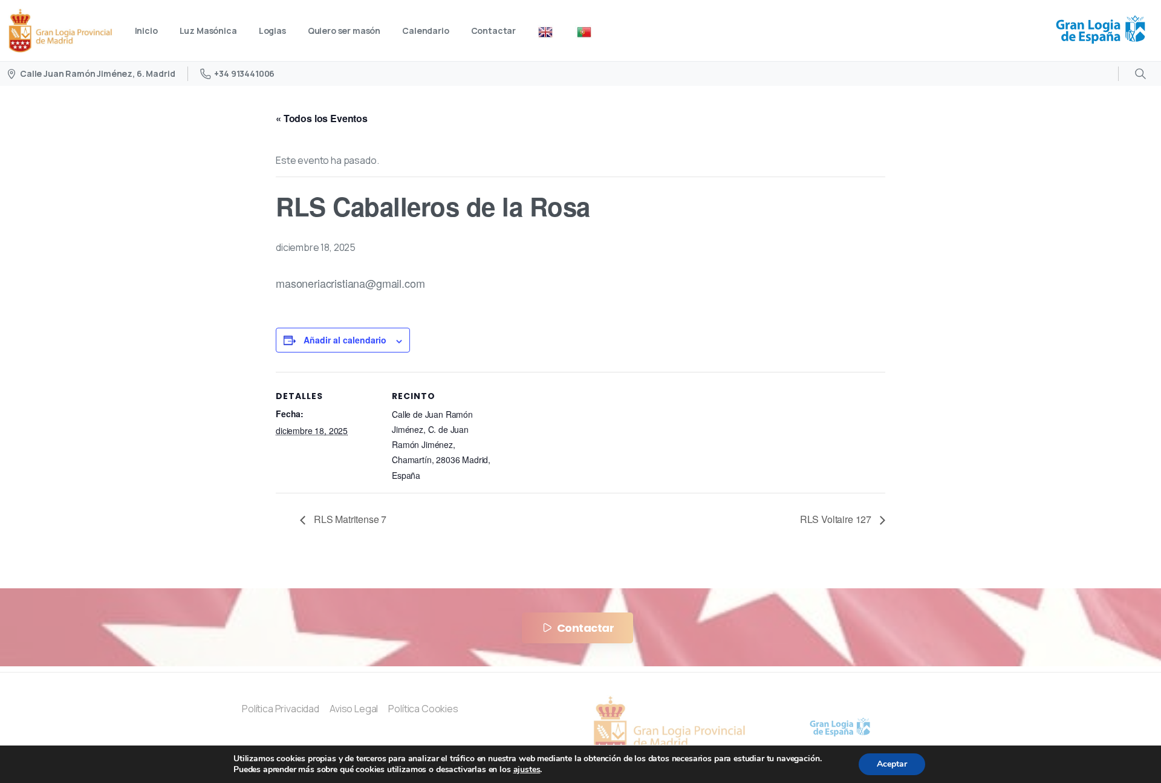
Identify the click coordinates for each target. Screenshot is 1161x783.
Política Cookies (424, 708)
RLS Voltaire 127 (837, 519)
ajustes (527, 769)
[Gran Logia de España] (840, 727)
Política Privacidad (280, 708)
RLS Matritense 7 (348, 519)
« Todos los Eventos (322, 118)
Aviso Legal (354, 708)
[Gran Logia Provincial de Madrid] (669, 728)
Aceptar (892, 764)
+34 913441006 (244, 73)
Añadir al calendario (345, 340)
